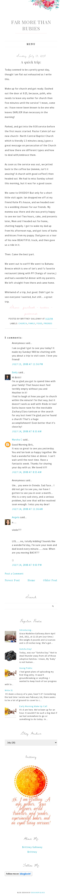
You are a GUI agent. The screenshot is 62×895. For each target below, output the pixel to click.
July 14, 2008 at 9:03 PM (27, 564)
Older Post (50, 580)
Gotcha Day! (25, 649)
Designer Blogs (38, 893)
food (39, 323)
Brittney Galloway (32, 847)
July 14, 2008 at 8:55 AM (26, 472)
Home (31, 580)
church (22, 323)
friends (48, 323)
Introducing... (26, 630)
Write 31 (9, 690)
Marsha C (17, 439)
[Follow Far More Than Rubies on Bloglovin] (18, 875)
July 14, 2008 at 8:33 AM (26, 431)
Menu (31, 44)
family (31, 323)
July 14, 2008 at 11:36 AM (27, 509)
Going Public (25, 668)
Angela (16, 517)
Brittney (32, 851)
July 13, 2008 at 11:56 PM (27, 364)
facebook (29, 307)
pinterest (31, 313)
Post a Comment (14, 573)
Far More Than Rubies (31, 25)
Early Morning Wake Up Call (33, 706)
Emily (15, 372)
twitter (44, 307)
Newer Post (12, 580)
